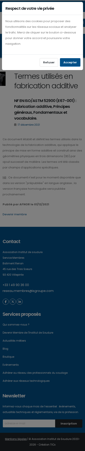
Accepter (70, 62)
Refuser (49, 62)
